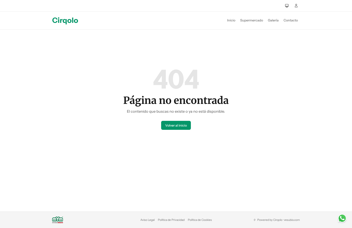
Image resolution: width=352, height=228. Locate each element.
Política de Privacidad (171, 220)
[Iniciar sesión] (296, 5)
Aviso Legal (147, 220)
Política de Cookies (200, 220)
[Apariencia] (287, 6)
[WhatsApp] (342, 218)
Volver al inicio (176, 125)
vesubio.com (292, 220)
